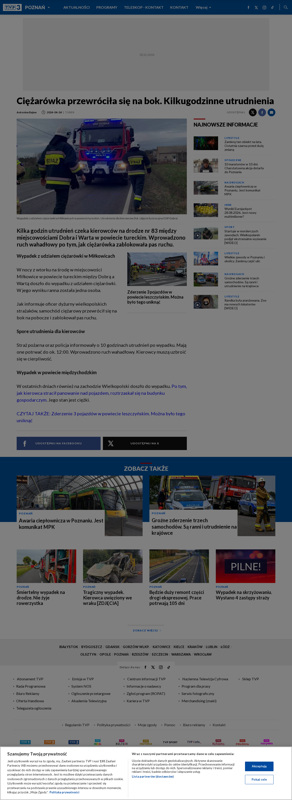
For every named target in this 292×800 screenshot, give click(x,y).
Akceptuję (259, 766)
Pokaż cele (259, 779)
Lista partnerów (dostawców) (153, 776)
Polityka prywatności (64, 792)
